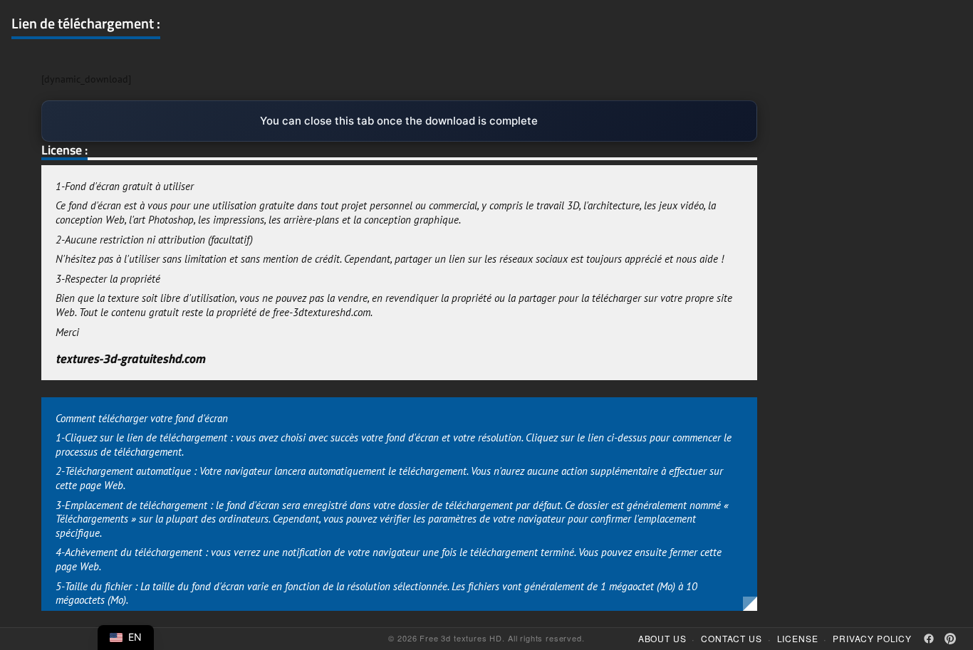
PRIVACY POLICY (872, 638)
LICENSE (797, 638)
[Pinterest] (950, 638)
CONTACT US (731, 638)
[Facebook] (929, 638)
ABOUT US (662, 638)
